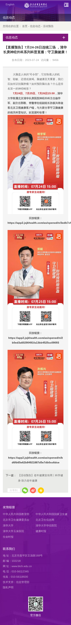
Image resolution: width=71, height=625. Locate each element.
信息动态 (35, 26)
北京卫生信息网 (45, 519)
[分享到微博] (33, 490)
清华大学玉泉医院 (13, 531)
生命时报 (8, 536)
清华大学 (8, 525)
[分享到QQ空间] (41, 490)
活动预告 (48, 26)
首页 (24, 26)
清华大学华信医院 (46, 525)
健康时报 (41, 531)
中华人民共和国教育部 (16, 514)
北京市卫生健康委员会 (16, 519)
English (10, 4)
